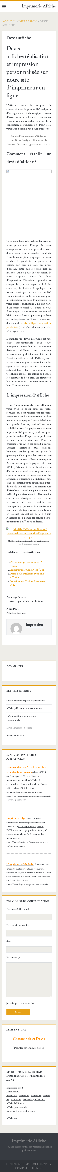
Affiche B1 (28, 1099)
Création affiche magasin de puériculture (25, 700)
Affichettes (11, 1118)
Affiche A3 (36, 1095)
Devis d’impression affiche (19, 728)
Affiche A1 (16, 1099)
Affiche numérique (15, 735)
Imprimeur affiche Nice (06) (27, 569)
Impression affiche (15, 1088)
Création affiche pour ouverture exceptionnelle (21, 718)
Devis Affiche (12, 1091)
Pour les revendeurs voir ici (29, 1047)
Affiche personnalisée (16, 1107)
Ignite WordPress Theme (26, 1164)
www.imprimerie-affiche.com (20, 1111)
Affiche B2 (39, 1099)
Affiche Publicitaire (15, 1103)
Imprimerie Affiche (39, 6)
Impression (28, 21)
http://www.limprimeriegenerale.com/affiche (27, 884)
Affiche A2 (24, 1095)
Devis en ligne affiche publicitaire (24, 601)
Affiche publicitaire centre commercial (24, 708)
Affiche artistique (16, 613)
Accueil (8, 21)
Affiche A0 (11, 1095)
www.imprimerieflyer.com (31, 826)
